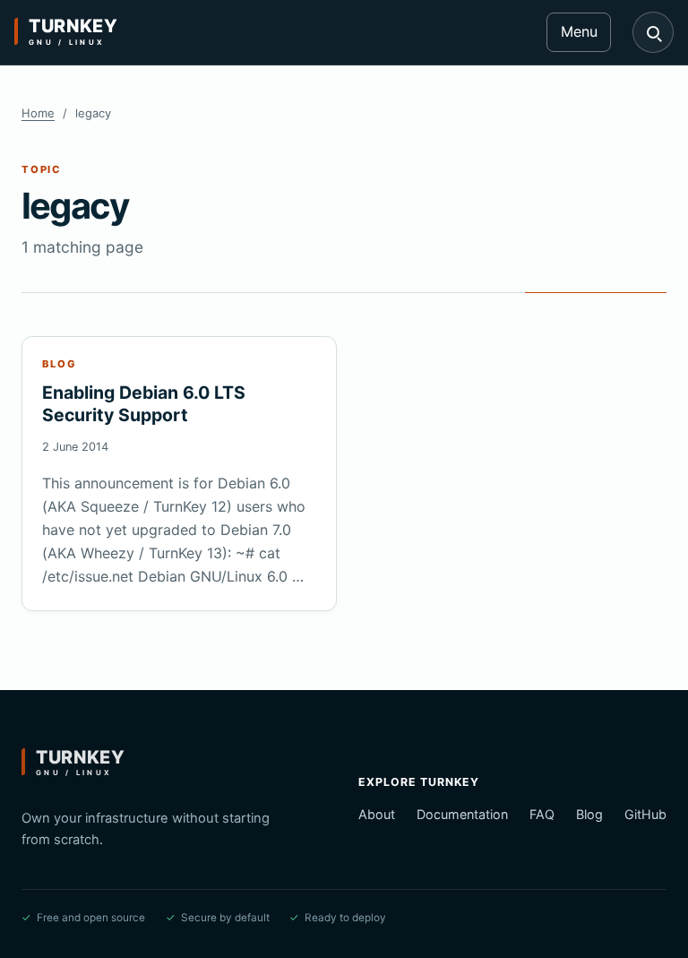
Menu (579, 31)
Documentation (462, 814)
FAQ (542, 814)
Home (38, 113)
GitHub (645, 814)
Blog (589, 814)
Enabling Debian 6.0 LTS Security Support (143, 404)
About (376, 814)
